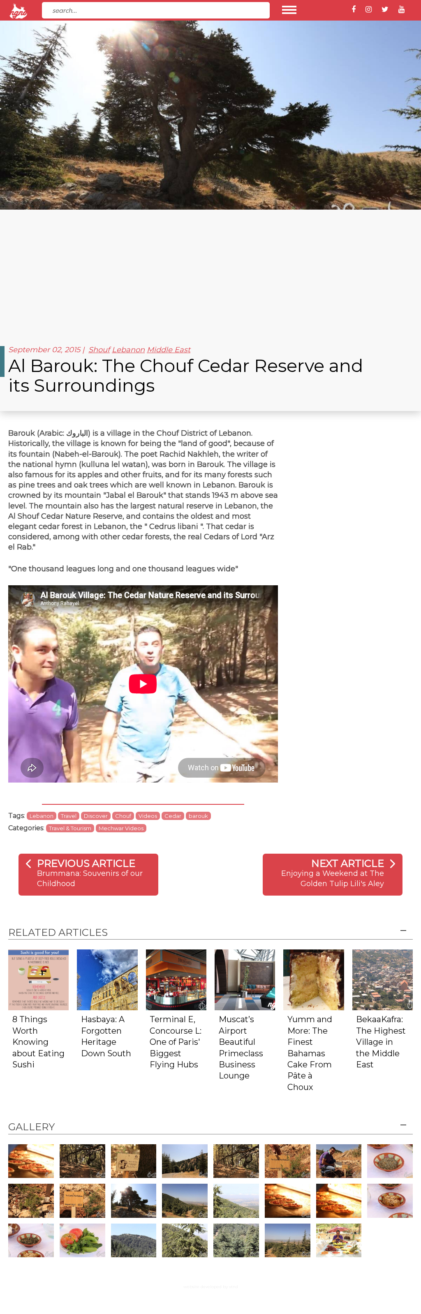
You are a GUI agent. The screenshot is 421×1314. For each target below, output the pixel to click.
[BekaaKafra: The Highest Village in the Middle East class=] (382, 979)
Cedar (172, 816)
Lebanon (128, 349)
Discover (96, 816)
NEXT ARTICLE (347, 863)
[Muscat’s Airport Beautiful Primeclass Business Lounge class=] (245, 979)
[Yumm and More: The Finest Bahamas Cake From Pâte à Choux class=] (313, 979)
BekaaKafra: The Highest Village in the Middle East (381, 1041)
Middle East (168, 349)
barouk (198, 816)
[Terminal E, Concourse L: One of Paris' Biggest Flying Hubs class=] (176, 979)
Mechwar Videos (121, 828)
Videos (148, 816)
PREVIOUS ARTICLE (86, 863)
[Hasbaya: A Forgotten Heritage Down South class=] (107, 979)
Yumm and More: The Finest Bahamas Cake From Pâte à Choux (309, 1053)
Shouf (99, 349)
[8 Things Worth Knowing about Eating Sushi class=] (38, 979)
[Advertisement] (210, 271)
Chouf (123, 816)
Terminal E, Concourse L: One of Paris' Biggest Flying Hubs (175, 1041)
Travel (68, 816)
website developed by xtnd (210, 1286)
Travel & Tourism (70, 828)
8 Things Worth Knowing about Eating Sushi (38, 1041)
